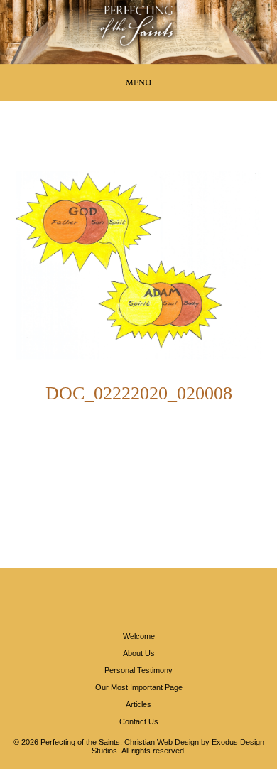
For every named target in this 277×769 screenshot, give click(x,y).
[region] (138, 32)
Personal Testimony (138, 670)
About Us (139, 653)
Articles (138, 704)
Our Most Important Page (139, 687)
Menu (138, 82)
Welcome (139, 636)
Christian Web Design (161, 742)
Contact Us (138, 721)
